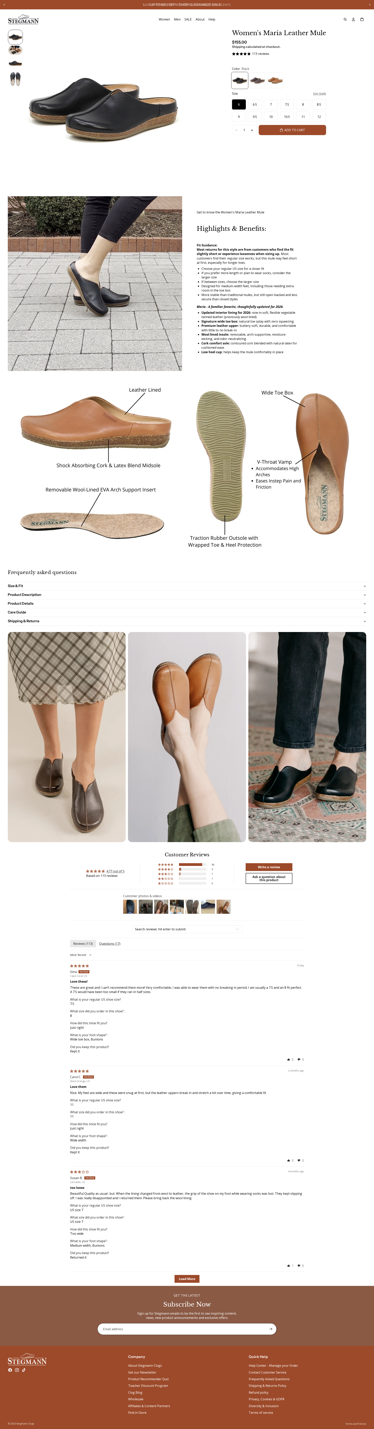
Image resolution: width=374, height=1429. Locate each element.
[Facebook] (10, 1370)
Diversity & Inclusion (264, 1406)
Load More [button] (187, 1279)
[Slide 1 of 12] (15, 37)
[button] (166, 864)
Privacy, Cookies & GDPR (266, 1399)
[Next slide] (369, 4)
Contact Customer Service (267, 1372)
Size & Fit (15, 586)
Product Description (24, 595)
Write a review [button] (269, 867)
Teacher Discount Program (148, 1386)
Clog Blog (135, 1392)
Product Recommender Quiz (148, 1379)
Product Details (21, 603)
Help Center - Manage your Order (273, 1365)
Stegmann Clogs (25, 1423)
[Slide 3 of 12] (15, 63)
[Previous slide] (4, 4)
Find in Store (137, 1412)
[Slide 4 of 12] (15, 79)
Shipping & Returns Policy (267, 1386)
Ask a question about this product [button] (269, 878)
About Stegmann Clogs (145, 1365)
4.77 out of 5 (115, 871)
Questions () (109, 943)
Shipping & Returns (23, 621)
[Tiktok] (23, 1370)
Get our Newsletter (142, 1372)
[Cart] (362, 19)
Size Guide (319, 93)
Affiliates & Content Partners (149, 1406)
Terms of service (261, 1412)
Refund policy (258, 1392)
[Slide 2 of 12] (15, 50)
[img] (79, 966)
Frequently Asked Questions (269, 1379)
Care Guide (17, 612)
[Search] (345, 19)
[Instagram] (17, 1370)
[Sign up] (271, 1329)
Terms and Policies (355, 1423)
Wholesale (135, 1399)
